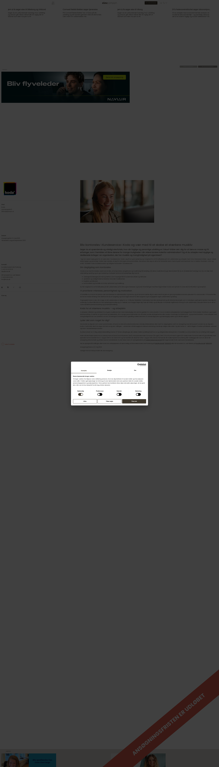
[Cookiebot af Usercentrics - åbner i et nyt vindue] (138, 364)
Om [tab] (135, 370)
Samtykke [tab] (84, 370)
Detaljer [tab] (109, 370)
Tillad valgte (109, 401)
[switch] (99, 394)
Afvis (84, 401)
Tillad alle (134, 401)
